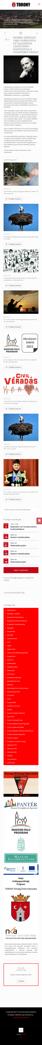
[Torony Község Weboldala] (21, 4)
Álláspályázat (11, 610)
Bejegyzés (10, 628)
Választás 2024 (12, 748)
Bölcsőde (10, 635)
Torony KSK (10, 716)
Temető (9, 709)
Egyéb (9, 645)
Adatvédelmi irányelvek (21, 1017)
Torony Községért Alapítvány (16, 713)
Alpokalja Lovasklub (13, 614)
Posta (9, 699)
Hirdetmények (11, 663)
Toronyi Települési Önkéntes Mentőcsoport (20, 731)
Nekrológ (10, 685)
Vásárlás (9, 755)
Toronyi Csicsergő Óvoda (15, 720)
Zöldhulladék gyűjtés (18, 545)
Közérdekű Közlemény (14, 677)
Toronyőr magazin (12, 738)
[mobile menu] (39, 4)
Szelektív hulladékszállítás (20, 537)
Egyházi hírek (11, 649)
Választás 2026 (12, 752)
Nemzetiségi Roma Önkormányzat (17, 688)
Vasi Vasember (11, 759)
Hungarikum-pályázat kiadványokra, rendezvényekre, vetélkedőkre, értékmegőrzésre (20, 279)
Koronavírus (11, 674)
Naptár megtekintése (21, 570)
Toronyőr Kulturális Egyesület (16, 734)
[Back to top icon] (21, 1030)
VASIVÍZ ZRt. (11, 763)
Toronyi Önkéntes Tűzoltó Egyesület (18, 724)
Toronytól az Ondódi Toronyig (16, 741)
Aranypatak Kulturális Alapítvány (17, 621)
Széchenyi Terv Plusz (13, 706)
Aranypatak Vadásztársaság (16, 624)
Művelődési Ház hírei (13, 681)
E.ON (8, 642)
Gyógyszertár (11, 656)
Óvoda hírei (10, 695)
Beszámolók (11, 631)
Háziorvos (10, 660)
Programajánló (11, 702)
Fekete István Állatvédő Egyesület (17, 653)
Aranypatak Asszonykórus (15, 617)
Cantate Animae (12, 638)
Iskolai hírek (11, 670)
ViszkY (23, 1034)
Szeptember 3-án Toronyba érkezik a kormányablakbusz (23, 528)
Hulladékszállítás (12, 667)
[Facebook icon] (21, 1037)
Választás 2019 (12, 745)
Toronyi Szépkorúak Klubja (15, 727)
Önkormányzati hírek (13, 692)
